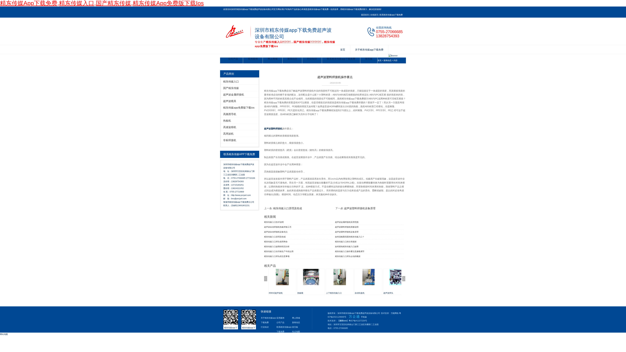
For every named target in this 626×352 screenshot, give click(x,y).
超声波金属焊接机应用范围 (346, 222)
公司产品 (233, 58)
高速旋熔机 (229, 127)
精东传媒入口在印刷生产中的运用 (278, 251)
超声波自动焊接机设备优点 (276, 232)
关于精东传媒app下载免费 (369, 49)
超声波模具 (229, 101)
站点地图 (296, 331)
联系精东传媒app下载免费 (391, 15)
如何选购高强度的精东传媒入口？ (349, 237)
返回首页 (365, 15)
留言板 (369, 58)
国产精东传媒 (231, 88)
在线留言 (374, 15)
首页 (342, 49)
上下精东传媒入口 (334, 293)
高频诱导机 (229, 114)
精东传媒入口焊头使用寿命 (276, 242)
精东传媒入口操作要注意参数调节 (349, 251)
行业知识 (312, 58)
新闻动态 (292, 58)
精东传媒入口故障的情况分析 (277, 246)
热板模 (300, 293)
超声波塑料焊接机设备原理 (359, 208)
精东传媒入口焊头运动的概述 (347, 256)
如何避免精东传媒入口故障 (346, 246)
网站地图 (4, 334)
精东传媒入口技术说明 (274, 222)
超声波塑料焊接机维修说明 (346, 227)
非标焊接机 (229, 140)
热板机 (227, 120)
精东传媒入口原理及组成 (287, 208)
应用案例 (253, 58)
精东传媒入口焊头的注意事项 (277, 256)
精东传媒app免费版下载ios (238, 107)
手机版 (364, 317)
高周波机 (228, 133)
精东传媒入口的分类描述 (346, 242)
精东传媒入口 (231, 81)
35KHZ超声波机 (276, 293)
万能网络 (395, 313)
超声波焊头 (388, 293)
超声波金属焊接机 (233, 94)
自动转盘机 (360, 293)
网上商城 (272, 58)
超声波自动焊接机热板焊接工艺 (277, 227)
